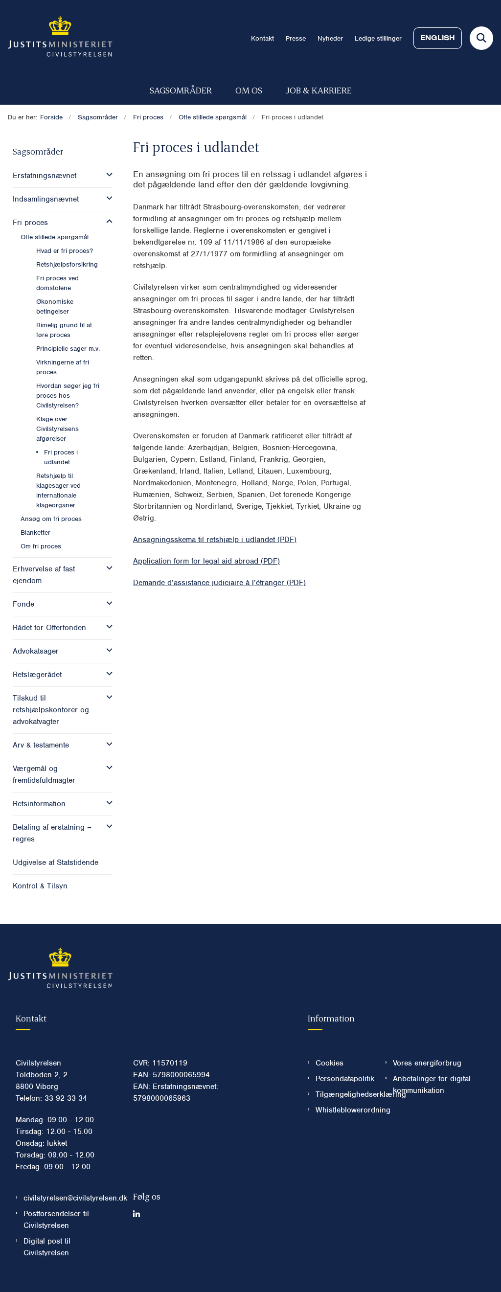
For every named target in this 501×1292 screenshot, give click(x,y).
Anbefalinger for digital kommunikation (432, 1084)
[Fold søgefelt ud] (481, 38)
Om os (248, 89)
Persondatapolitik (342, 1079)
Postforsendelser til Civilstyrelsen (56, 1219)
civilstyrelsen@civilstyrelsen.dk (70, 1198)
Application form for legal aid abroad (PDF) (206, 561)
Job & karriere (319, 89)
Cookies (329, 1063)
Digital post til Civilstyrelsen (46, 1247)
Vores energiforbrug (427, 1063)
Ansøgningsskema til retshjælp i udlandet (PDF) (214, 539)
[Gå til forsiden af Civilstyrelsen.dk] (56, 38)
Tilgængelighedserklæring (342, 1094)
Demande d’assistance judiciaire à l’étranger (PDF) (219, 583)
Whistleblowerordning (342, 1110)
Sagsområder (181, 89)
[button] (107, 174)
